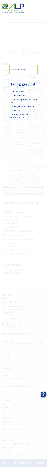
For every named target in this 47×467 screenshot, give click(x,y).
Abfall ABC (16, 110)
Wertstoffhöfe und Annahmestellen (19, 116)
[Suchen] (33, 69)
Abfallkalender (18, 95)
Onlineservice (18, 91)
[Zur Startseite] (23, 8)
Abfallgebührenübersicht (23, 106)
